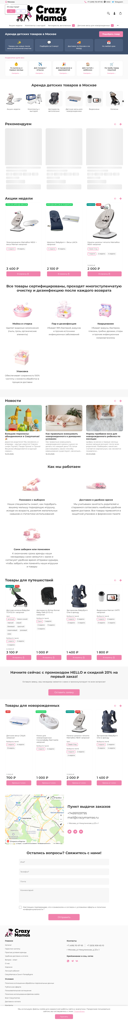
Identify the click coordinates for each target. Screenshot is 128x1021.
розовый (23, 630)
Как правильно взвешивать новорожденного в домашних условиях (63, 436)
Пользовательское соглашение (18, 991)
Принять (64, 1017)
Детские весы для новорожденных (94, 25)
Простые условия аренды (15, 952)
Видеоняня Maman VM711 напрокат (108, 611)
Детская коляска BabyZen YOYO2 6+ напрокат (18, 611)
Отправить (64, 917)
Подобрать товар (111, 34)
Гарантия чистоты (12, 949)
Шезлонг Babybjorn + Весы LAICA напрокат (62, 243)
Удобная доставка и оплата (16, 956)
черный (10, 623)
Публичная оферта (13, 987)
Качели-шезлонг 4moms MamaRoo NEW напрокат (104, 243)
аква (9, 634)
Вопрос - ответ (11, 960)
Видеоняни (94, 109)
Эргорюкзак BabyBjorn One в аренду (77, 611)
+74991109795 (77, 813)
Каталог (8, 945)
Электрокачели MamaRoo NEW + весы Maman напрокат (21, 243)
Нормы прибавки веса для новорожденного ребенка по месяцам (103, 436)
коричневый (12, 630)
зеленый (11, 619)
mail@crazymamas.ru (83, 817)
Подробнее (79, 1011)
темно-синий (22, 619)
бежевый (11, 626)
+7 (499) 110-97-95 (75, 945)
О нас (7, 963)
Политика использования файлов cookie (22, 994)
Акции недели (15, 25)
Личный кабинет (12, 971)
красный (21, 626)
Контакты (9, 1005)
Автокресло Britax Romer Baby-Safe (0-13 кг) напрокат (48, 612)
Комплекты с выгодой (35, 25)
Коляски (114, 109)
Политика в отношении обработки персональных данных (29, 983)
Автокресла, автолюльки (59, 25)
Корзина (8, 967)
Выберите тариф (12, 638)
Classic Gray (93, 249)
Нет (21, 11)
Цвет (8, 616)
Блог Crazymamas (12, 998)
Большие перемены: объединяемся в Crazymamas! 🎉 (22, 436)
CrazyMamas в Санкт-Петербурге (19, 974)
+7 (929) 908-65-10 (95, 945)
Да (11, 11)
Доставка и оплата (13, 1001)
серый (18, 623)
